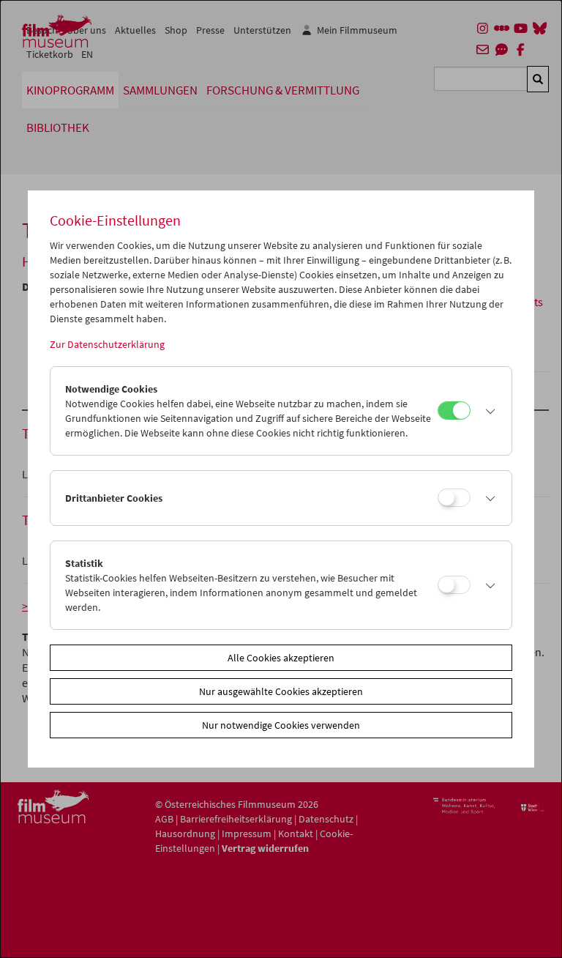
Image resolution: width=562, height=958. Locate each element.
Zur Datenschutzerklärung (107, 344)
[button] (487, 411)
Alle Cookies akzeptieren (281, 657)
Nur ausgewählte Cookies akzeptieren (281, 691)
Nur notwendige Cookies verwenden (281, 725)
